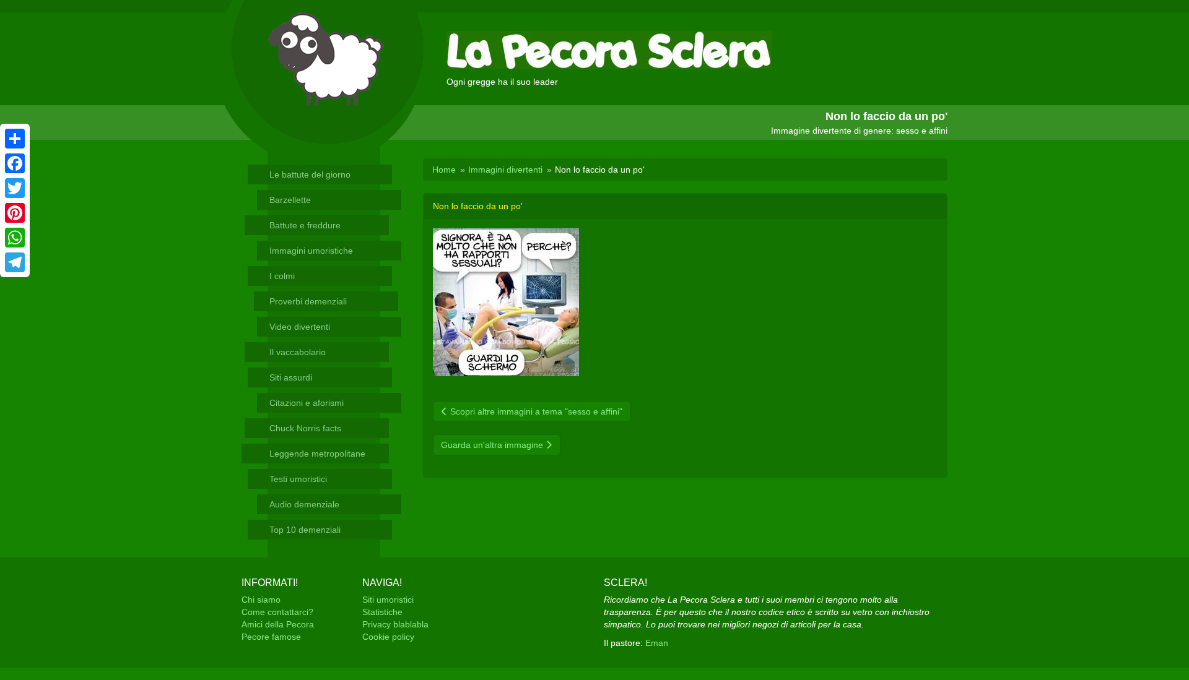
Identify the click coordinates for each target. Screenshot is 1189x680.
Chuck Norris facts (305, 428)
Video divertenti (299, 327)
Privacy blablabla (395, 624)
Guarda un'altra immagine (493, 445)
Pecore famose (271, 637)
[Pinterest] (14, 212)
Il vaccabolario (297, 352)
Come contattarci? (277, 612)
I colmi (282, 276)
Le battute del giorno (310, 174)
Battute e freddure (305, 225)
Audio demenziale (304, 504)
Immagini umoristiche (311, 251)
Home (444, 169)
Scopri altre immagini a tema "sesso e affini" (535, 411)
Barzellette (290, 200)
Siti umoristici (388, 600)
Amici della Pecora (278, 624)
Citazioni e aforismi (306, 403)
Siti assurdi (290, 377)
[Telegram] (14, 262)
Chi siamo (261, 600)
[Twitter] (14, 188)
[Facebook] (14, 163)
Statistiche (382, 612)
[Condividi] (14, 138)
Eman (656, 643)
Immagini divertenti (505, 169)
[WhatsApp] (14, 237)
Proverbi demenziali (308, 301)
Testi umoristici (298, 479)
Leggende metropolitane (317, 453)
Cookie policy (388, 637)
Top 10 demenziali (305, 530)
